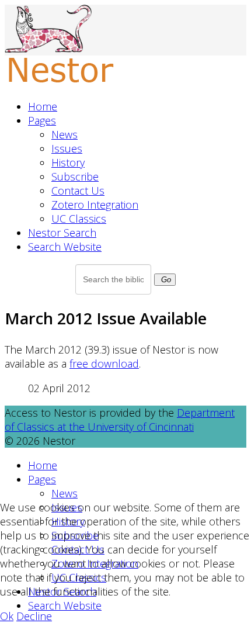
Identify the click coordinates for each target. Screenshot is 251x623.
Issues (66, 148)
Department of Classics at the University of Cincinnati (120, 420)
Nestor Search (62, 233)
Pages (42, 120)
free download (104, 364)
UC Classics (78, 219)
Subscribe (75, 176)
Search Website (65, 247)
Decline (34, 616)
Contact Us (77, 191)
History (68, 162)
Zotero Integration (94, 205)
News (64, 134)
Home (42, 106)
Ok (6, 616)
